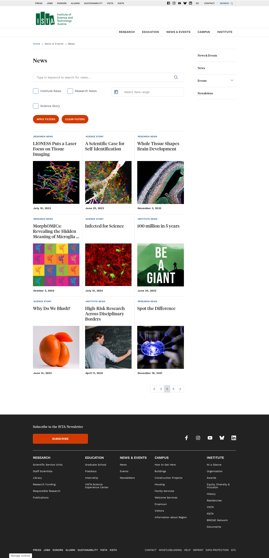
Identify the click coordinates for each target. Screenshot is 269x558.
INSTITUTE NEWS (147, 219)
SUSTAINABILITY (93, 3)
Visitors (159, 510)
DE (197, 3)
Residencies (214, 500)
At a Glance (214, 464)
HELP (187, 549)
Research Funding (44, 484)
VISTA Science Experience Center (97, 486)
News (201, 68)
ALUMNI (75, 3)
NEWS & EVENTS (178, 32)
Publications (40, 497)
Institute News (50, 91)
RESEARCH (127, 32)
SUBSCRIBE (60, 438)
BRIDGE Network (217, 520)
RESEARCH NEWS (43, 136)
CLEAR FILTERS (75, 119)
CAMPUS (204, 32)
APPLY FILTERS (46, 119)
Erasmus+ (161, 504)
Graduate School (95, 464)
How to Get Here (165, 464)
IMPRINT (198, 549)
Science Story (50, 106)
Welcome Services (166, 497)
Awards (211, 477)
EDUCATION (150, 32)
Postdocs (90, 471)
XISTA (121, 3)
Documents (214, 526)
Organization (215, 471)
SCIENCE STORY (95, 136)
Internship (91, 477)
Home (36, 43)
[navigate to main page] (54, 17)
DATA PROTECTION (217, 549)
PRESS (38, 3)
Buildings (160, 471)
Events (202, 80)
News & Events (54, 43)
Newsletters (205, 93)
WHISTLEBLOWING (170, 549)
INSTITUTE (224, 32)
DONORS (62, 3)
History (211, 493)
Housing (160, 484)
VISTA (110, 3)
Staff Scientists (42, 471)
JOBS (50, 3)
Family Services (164, 490)
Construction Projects (168, 477)
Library (37, 477)
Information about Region (171, 517)
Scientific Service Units (47, 464)
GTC (233, 549)
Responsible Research (46, 490)
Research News (86, 91)
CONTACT (209, 3)
